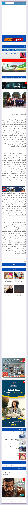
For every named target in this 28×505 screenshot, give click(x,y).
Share (24, 261)
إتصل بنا (23, 3)
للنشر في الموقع (6, 472)
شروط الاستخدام (6, 474)
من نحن (19, 3)
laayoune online (8, 501)
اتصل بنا (4, 471)
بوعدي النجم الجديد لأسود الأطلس (12, 53)
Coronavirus (16, 432)
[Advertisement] (14, 19)
